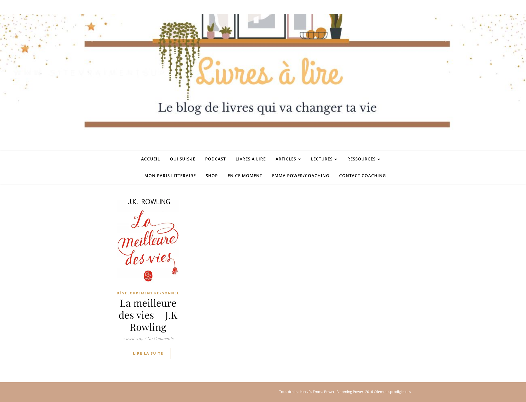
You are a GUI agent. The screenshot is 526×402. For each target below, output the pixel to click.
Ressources (361, 159)
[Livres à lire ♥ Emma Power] (263, 82)
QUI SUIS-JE (182, 159)
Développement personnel (148, 293)
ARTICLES (286, 159)
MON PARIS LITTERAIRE (170, 175)
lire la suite (148, 353)
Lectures (322, 159)
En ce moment (245, 175)
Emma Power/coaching (300, 175)
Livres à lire (251, 159)
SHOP (212, 175)
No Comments (160, 338)
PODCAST (215, 159)
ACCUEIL (150, 159)
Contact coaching (362, 175)
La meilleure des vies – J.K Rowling (148, 314)
